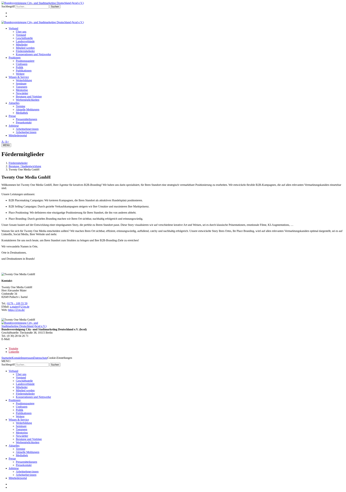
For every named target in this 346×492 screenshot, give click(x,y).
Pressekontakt (24, 122)
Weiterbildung (24, 80)
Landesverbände (25, 41)
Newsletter (22, 93)
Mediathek (22, 112)
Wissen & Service (19, 77)
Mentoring (22, 90)
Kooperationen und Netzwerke (33, 54)
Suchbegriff (8, 6)
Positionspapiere (25, 60)
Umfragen (21, 64)
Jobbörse (14, 125)
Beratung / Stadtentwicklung (25, 166)
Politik (19, 67)
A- (3, 141)
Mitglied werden (25, 47)
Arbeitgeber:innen (26, 132)
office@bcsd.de (20, 339)
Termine (20, 106)
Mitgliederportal (18, 135)
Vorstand (21, 34)
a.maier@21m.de (19, 306)
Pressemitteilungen (26, 119)
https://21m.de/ (16, 309)
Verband (13, 28)
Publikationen (24, 70)
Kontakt (16, 357)
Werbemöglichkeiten (27, 99)
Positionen (15, 57)
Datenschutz (40, 357)
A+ (7, 141)
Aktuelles (14, 103)
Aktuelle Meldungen (27, 109)
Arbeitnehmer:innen (27, 128)
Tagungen (21, 86)
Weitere (20, 73)
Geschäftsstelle (24, 38)
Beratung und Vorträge (29, 96)
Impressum (27, 357)
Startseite (6, 357)
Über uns (21, 31)
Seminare (21, 83)
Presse (12, 116)
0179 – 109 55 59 (17, 303)
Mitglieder (22, 44)
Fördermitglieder (25, 51)
